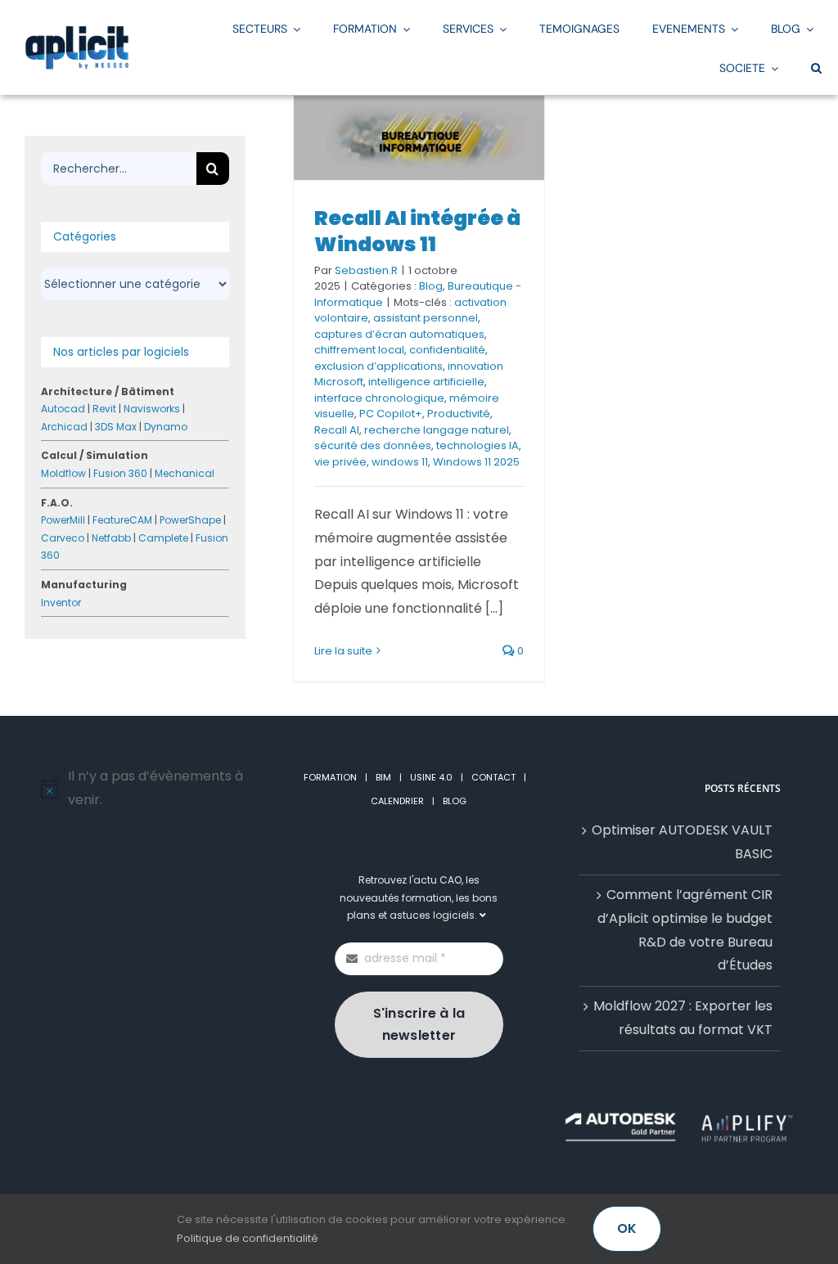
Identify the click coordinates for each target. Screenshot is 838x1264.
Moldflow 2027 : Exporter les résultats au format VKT (683, 1017)
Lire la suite (343, 651)
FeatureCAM (122, 520)
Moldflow (63, 473)
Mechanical (184, 473)
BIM (383, 777)
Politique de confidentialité (247, 1238)
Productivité (458, 413)
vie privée (340, 462)
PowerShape (190, 520)
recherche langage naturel (436, 430)
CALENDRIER (397, 800)
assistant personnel (425, 318)
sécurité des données (372, 445)
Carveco (62, 538)
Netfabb (111, 538)
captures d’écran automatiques (399, 334)
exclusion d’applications (378, 366)
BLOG (454, 800)
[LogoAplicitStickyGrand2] (77, 31)
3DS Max (116, 427)
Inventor (61, 603)
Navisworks (152, 409)
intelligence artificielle (426, 381)
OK (627, 1228)
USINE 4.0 (431, 777)
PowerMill (63, 520)
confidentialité (447, 350)
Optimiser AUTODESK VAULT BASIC (682, 842)
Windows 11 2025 (476, 462)
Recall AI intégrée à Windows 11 (417, 231)
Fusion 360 (120, 473)
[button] (816, 67)
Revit (104, 409)
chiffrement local (359, 350)
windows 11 (400, 462)
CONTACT (493, 777)
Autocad (63, 409)
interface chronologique (379, 398)
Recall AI (336, 430)
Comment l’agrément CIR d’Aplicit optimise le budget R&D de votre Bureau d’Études (685, 929)
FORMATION (330, 777)
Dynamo (165, 427)
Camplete (163, 538)
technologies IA (477, 445)
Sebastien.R (366, 270)
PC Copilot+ (390, 413)
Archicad (64, 427)
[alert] (158, 788)
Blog (431, 286)
